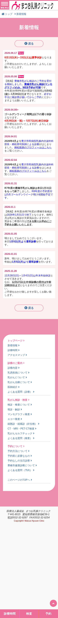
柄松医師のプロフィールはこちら (33, 147)
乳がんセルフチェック (20, 433)
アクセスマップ (16, 355)
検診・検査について (19, 404)
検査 (29, 613)
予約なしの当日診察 (19, 460)
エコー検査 (14, 419)
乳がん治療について (19, 382)
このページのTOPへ (19, 480)
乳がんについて (16, 377)
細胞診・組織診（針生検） (22, 424)
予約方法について (17, 451)
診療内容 (12, 368)
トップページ (15, 340)
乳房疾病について (17, 372)
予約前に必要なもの (19, 456)
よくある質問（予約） (20, 470)
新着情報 (12, 345)
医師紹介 (12, 387)
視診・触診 (14, 409)
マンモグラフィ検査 (19, 414)
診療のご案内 (15, 363)
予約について (15, 446)
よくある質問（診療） (20, 392)
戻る (31, 43)
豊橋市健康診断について (21, 465)
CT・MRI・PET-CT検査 (21, 428)
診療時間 (12, 350)
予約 (48, 613)
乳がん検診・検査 (17, 400)
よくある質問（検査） (20, 438)
